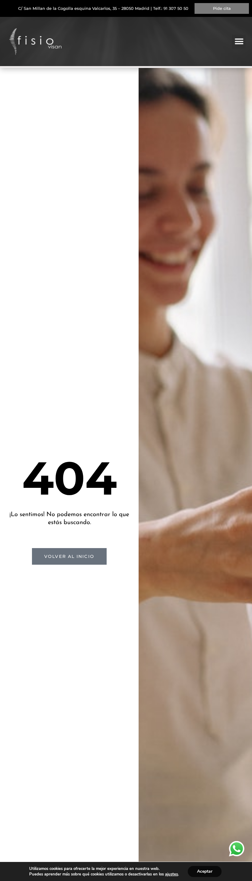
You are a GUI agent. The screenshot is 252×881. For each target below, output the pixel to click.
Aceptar (204, 871)
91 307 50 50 (175, 8)
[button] (239, 42)
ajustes (171, 874)
